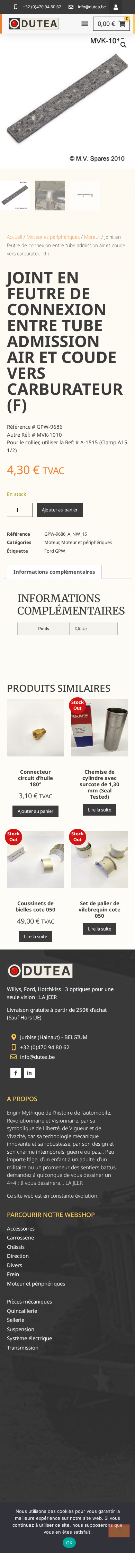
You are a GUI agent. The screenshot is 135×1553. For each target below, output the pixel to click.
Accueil (14, 237)
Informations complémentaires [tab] (54, 571)
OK (69, 1542)
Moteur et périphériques (53, 237)
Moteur (92, 237)
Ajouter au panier (60, 510)
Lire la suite (99, 810)
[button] (115, 7)
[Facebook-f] (15, 1073)
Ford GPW (54, 551)
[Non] (119, 1530)
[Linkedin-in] (29, 1073)
